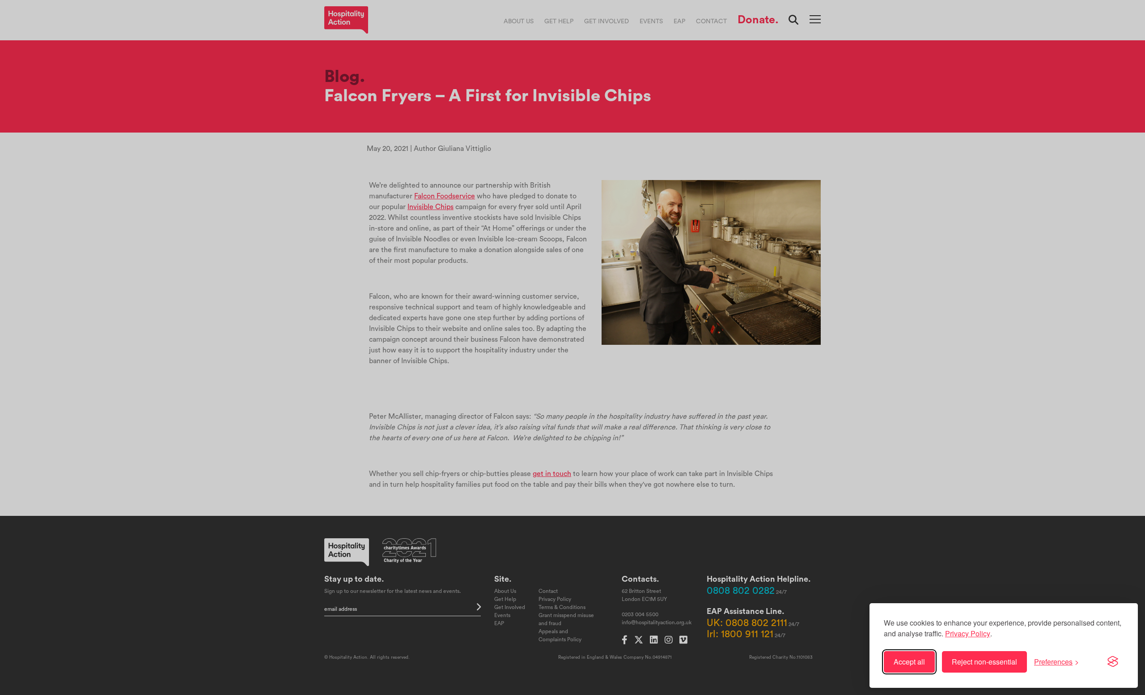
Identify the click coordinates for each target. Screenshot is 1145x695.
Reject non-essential (984, 661)
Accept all (909, 661)
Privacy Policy (967, 633)
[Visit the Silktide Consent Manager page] (1113, 662)
